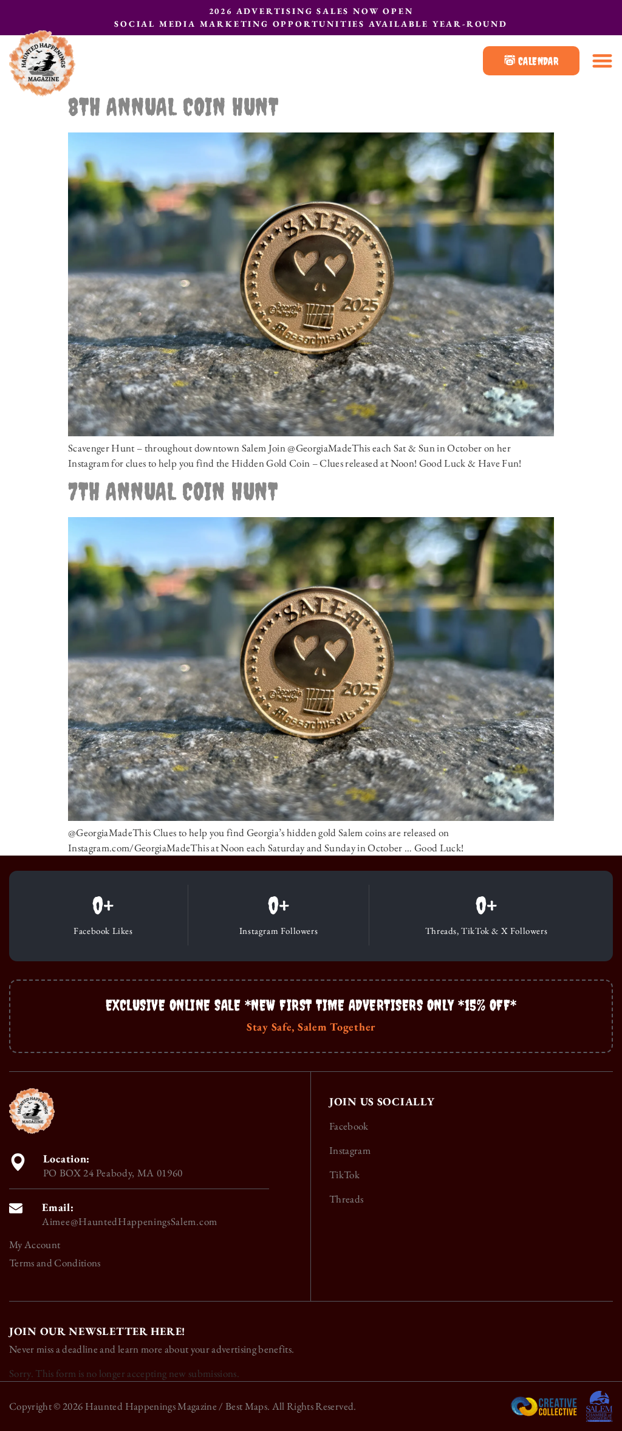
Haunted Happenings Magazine (151, 1406)
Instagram (350, 1150)
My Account (34, 1244)
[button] (602, 60)
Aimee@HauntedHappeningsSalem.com (129, 1221)
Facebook (349, 1126)
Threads (346, 1199)
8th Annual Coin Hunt (173, 106)
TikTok (344, 1174)
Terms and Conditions (55, 1262)
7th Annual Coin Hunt (173, 491)
